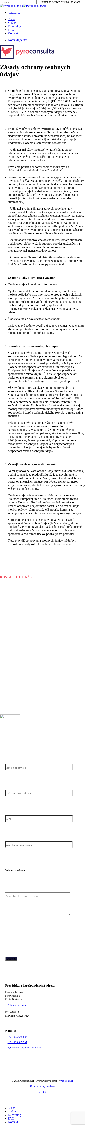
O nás (11, 1108)
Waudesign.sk (66, 1080)
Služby (12, 1111)
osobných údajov (54, 933)
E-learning (14, 1115)
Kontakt (13, 1122)
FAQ (11, 1118)
